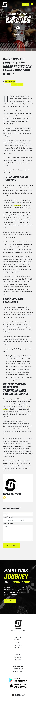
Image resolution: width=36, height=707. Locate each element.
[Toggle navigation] (32, 4)
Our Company (18, 640)
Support (18, 659)
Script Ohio (17, 205)
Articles (14, 84)
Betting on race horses (24, 314)
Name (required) (8, 517)
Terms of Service (18, 671)
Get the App (10, 600)
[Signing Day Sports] (6, 4)
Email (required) (8, 523)
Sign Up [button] (25, 4)
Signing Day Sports (18, 31)
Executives (18, 645)
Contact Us (18, 648)
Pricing (18, 642)
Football (20, 84)
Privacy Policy (18, 669)
